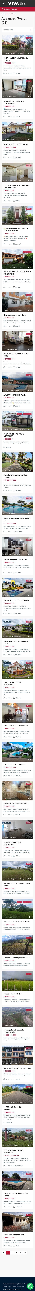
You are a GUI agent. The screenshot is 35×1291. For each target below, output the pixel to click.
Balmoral (7, 349)
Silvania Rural (8, 917)
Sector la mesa (9, 953)
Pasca (15, 953)
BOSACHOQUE (9, 636)
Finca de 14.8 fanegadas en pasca (17, 958)
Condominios (8, 223)
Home (3, 14)
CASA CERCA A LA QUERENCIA (16, 726)
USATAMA (8, 267)
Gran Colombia (9, 180)
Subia (6, 1025)
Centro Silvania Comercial (12, 1230)
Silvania (15, 223)
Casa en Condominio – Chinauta (16, 600)
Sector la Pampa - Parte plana (13, 1063)
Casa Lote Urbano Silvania (14, 1235)
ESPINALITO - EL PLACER (12, 53)
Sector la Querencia (25, 719)
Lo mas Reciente (8, 29)
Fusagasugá (22, 53)
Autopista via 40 (9, 390)
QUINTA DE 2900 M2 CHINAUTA (16, 144)
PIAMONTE (8, 1145)
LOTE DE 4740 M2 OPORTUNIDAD (16, 922)
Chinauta (7, 139)
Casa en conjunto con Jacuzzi (15, 559)
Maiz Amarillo (8, 554)
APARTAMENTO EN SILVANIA (15, 395)
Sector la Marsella (10, 310)
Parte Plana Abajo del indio (12, 719)
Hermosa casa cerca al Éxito (15, 315)
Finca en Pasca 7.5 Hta (12, 994)
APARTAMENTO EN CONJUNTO (16, 803)
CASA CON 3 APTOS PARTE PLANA (17, 1068)
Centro (6, 96)
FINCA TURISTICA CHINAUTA (15, 765)
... (6, 70)
